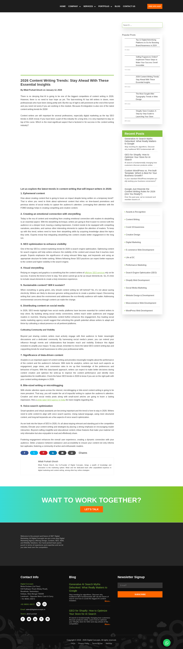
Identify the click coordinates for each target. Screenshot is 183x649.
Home (63, 6)
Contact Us (129, 6)
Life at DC (130, 257)
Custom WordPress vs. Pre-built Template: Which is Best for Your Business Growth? (141, 173)
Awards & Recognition (136, 212)
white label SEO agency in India (51, 400)
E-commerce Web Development (140, 250)
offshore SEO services (95, 273)
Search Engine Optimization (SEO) (141, 273)
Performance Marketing (136, 265)
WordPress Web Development (139, 311)
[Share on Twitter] (34, 453)
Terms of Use (97, 643)
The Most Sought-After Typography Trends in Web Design (147, 96)
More (107, 601)
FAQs (73, 643)
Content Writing (133, 219)
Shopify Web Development (138, 280)
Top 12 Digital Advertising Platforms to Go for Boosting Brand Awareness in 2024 (147, 42)
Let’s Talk (92, 509)
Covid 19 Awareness (135, 227)
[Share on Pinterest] (43, 453)
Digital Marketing (133, 242)
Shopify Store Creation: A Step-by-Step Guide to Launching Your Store (146, 114)
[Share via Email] (62, 453)
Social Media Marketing (136, 288)
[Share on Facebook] (25, 453)
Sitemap (109, 643)
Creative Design (133, 235)
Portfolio (103, 6)
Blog (117, 6)
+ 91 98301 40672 (28, 599)
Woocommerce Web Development (141, 303)
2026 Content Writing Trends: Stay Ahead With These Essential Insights (147, 79)
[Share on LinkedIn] (53, 453)
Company (73, 6)
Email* (140, 586)
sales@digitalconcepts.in (35, 609)
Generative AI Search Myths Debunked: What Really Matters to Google (140, 141)
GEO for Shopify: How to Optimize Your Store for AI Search (137, 157)
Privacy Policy (83, 643)
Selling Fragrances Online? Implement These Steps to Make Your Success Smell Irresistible (147, 61)
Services (88, 6)
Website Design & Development (140, 295)
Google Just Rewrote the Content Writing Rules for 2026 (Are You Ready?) (140, 191)
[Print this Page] (72, 453)
